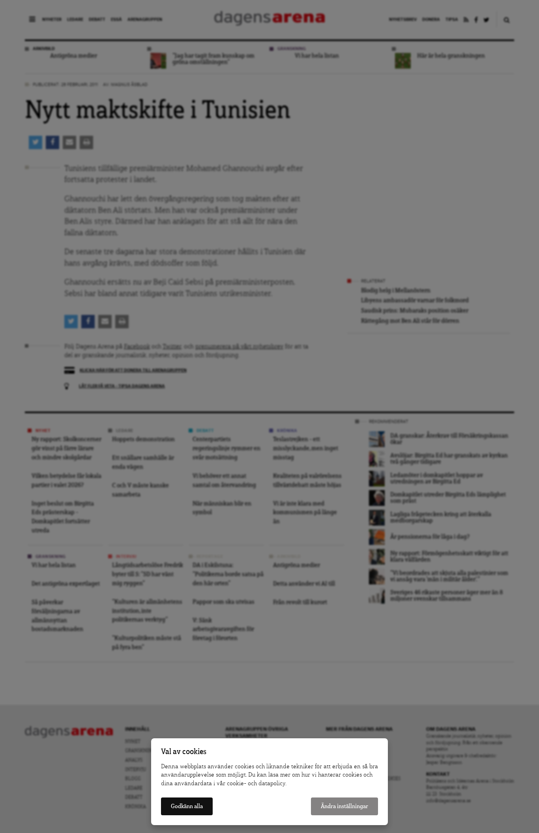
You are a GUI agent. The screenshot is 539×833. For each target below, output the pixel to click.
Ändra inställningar (344, 806)
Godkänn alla (187, 806)
